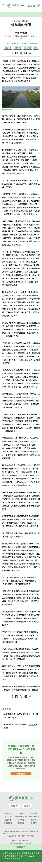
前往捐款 (21, 773)
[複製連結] (30, 53)
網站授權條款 (34, 816)
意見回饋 (34, 823)
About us (8, 816)
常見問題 (8, 820)
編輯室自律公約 (21, 816)
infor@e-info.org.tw (24, 843)
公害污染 (17, 48)
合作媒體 (21, 820)
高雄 (36, 48)
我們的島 (23, 32)
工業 (7, 43)
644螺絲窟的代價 (7, 109)
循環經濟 (8, 48)
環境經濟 (27, 48)
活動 (21, 813)
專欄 (17, 32)
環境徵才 (8, 813)
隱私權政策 (8, 823)
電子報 (30, 6)
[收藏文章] (11, 53)
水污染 (24, 43)
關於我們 (34, 813)
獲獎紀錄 (21, 823)
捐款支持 (27, 806)
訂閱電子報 (14, 806)
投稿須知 (34, 820)
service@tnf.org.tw (24, 840)
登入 (38, 6)
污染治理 (33, 43)
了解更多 (17, 858)
